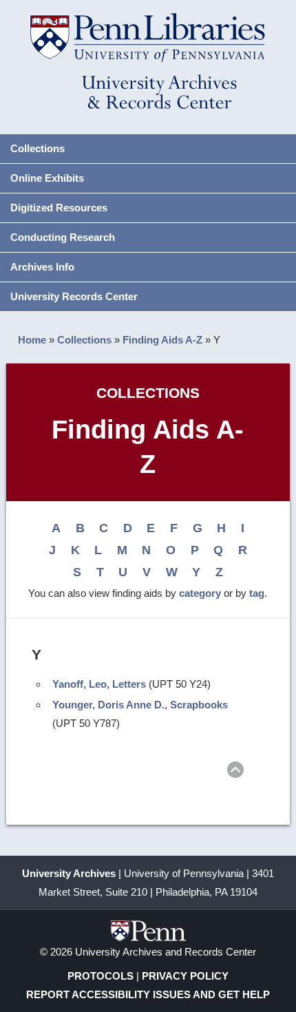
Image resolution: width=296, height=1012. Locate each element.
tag (256, 593)
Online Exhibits (47, 178)
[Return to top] (235, 772)
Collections (37, 148)
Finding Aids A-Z (162, 340)
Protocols (100, 976)
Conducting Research (62, 237)
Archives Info (42, 267)
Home (32, 340)
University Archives (69, 873)
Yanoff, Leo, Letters (99, 684)
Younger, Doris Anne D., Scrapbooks (140, 704)
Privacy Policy (185, 976)
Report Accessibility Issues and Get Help (148, 994)
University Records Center (74, 296)
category (200, 593)
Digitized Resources (58, 207)
